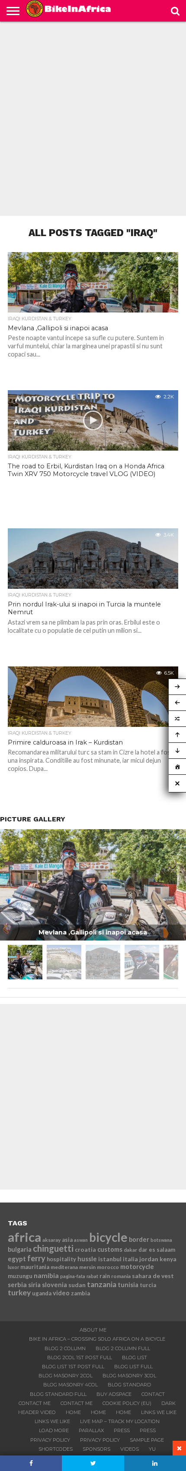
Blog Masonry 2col (65, 1376)
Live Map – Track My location (120, 1421)
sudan (77, 1284)
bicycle (108, 1237)
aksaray (51, 1240)
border (139, 1239)
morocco (108, 1267)
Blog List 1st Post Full (73, 1367)
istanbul (110, 1259)
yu (152, 1449)
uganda (41, 1293)
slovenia (54, 1284)
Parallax (91, 1430)
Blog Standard (129, 1385)
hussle (87, 1259)
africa (24, 1236)
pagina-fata (72, 1276)
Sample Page (147, 1440)
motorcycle (137, 1266)
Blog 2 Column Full (123, 1348)
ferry (36, 1258)
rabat (92, 1276)
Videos (129, 1449)
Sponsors (96, 1449)
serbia (17, 1284)
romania (121, 1276)
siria (34, 1284)
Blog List (134, 1357)
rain (104, 1275)
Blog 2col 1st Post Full (79, 1357)
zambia (80, 1293)
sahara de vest (153, 1275)
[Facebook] (31, 1463)
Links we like (158, 1412)
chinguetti (53, 1248)
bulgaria (20, 1249)
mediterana (64, 1267)
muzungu (20, 1275)
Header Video (37, 1412)
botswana (161, 1240)
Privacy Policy (50, 1440)
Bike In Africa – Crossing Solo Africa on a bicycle (97, 1339)
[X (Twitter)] (93, 1463)
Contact (153, 1394)
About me (93, 1330)
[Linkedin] (155, 1463)
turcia (148, 1285)
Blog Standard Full (58, 1394)
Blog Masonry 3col (129, 1376)
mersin (87, 1267)
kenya (168, 1259)
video (61, 1293)
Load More (54, 1430)
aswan (81, 1240)
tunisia (128, 1284)
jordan (148, 1259)
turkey (19, 1292)
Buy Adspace (113, 1394)
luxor (13, 1267)
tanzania (101, 1284)
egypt (17, 1259)
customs (109, 1249)
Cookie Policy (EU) (127, 1403)
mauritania (34, 1266)
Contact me (35, 1403)
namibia (46, 1275)
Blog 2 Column (65, 1348)
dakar (130, 1250)
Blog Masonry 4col (70, 1385)
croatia (85, 1249)
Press (122, 1430)
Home (73, 1412)
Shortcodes (55, 1449)
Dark (168, 1403)
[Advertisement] (93, 118)
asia (67, 1239)
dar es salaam (156, 1249)
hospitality (61, 1259)
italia (130, 1259)
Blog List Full (133, 1367)
